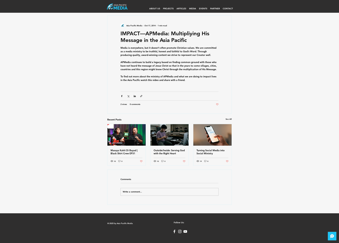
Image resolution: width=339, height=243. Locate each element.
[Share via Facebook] (122, 96)
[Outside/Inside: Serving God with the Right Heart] (169, 135)
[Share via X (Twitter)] (128, 96)
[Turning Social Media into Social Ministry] (212, 135)
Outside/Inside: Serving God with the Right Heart (169, 152)
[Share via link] (141, 96)
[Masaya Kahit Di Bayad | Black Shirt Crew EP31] (126, 135)
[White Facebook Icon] (174, 231)
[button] (193, 8)
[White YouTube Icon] (185, 231)
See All (229, 119)
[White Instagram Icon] (180, 231)
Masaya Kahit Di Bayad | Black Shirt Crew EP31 (124, 152)
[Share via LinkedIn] (134, 96)
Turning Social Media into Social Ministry (211, 152)
